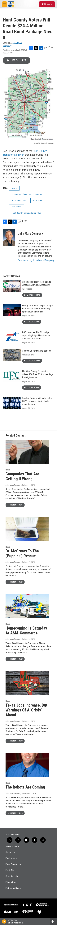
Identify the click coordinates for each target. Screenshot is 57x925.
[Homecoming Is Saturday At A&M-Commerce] (27, 606)
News (14, 188)
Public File (10, 870)
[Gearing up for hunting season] (12, 355)
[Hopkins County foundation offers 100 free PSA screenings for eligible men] (12, 376)
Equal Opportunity (13, 864)
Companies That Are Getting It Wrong (22, 476)
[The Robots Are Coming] (27, 765)
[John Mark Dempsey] (9, 237)
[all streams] (53, 921)
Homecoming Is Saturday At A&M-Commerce (26, 630)
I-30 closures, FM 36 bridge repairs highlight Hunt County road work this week (36, 335)
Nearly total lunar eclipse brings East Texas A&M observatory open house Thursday (37, 308)
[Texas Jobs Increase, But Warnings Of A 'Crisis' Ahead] (27, 683)
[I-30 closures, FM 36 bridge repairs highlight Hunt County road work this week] (12, 337)
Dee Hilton (16, 207)
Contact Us (10, 852)
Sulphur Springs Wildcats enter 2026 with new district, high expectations (37, 401)
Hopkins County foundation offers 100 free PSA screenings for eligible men (37, 374)
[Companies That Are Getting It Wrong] (27, 452)
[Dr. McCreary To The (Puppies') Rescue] (27, 529)
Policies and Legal (13, 888)
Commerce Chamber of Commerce (27, 194)
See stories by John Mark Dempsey (36, 260)
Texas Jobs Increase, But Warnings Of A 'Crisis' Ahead (26, 710)
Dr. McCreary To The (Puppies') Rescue (22, 553)
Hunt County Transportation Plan (26, 213)
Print (51, 47)
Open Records (12, 876)
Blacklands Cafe (19, 200)
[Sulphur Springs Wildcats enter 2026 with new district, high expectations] (12, 403)
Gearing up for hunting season (36, 350)
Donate (48, 4)
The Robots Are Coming (25, 787)
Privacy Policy (11, 882)
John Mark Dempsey (12, 44)
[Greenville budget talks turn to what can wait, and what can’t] (12, 286)
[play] (4, 921)
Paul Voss (37, 200)
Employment (11, 858)
